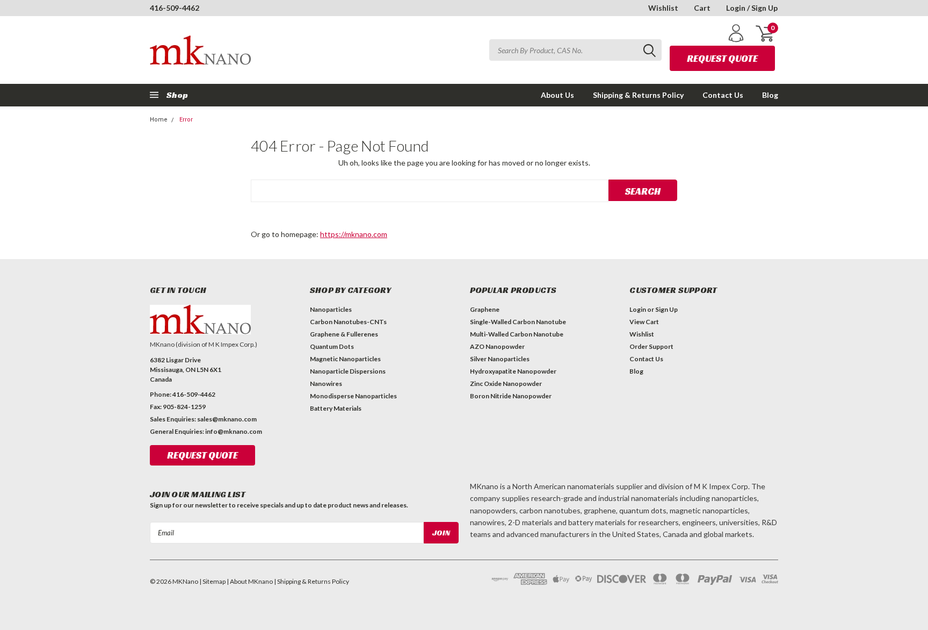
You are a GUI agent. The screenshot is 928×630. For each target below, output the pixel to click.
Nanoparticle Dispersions (348, 371)
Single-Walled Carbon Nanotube (518, 322)
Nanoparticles (331, 309)
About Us (557, 94)
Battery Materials (335, 408)
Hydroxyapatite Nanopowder (513, 371)
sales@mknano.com (227, 419)
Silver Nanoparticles (500, 359)
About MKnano (251, 581)
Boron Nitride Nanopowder (511, 396)
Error (186, 119)
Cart (702, 7)
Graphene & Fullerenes (344, 334)
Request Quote (722, 58)
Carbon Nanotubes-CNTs (348, 322)
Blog (770, 94)
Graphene (484, 309)
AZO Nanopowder (497, 346)
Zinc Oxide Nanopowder (506, 384)
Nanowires (326, 384)
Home (159, 119)
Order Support (651, 346)
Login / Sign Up (752, 7)
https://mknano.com (353, 234)
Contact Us (722, 94)
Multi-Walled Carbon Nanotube (516, 334)
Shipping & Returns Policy (638, 94)
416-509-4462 (174, 7)
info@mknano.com (233, 431)
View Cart (644, 322)
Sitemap (214, 581)
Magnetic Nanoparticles (345, 359)
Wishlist (663, 7)
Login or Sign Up (653, 309)
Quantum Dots (332, 346)
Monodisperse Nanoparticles (353, 396)
